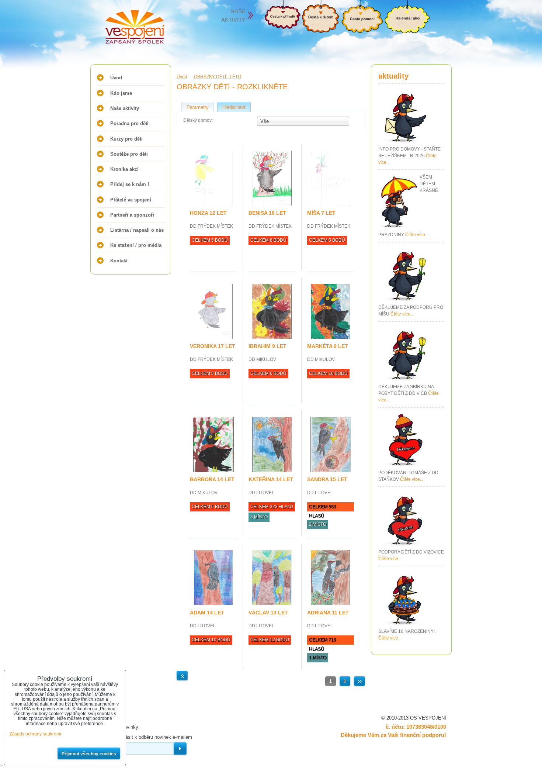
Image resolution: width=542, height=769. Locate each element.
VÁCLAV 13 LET (268, 612)
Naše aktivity (124, 108)
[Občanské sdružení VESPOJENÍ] (119, 27)
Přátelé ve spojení (130, 200)
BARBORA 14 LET (212, 479)
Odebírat (180, 748)
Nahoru (182, 675)
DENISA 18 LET (267, 213)
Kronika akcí (124, 169)
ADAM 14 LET (207, 612)
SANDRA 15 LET (327, 479)
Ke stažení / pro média (135, 245)
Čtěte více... (416, 234)
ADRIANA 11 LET (328, 612)
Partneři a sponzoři (132, 215)
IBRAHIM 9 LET (267, 346)
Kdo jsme (121, 93)
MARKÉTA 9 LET (327, 346)
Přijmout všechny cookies (89, 753)
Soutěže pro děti (129, 154)
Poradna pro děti (129, 123)
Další (359, 681)
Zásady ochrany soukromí (35, 734)
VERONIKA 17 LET (212, 346)
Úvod (116, 77)
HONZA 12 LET (208, 213)
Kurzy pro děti (126, 139)
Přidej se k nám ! (129, 184)
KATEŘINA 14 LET (271, 479)
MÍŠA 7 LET (321, 213)
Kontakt (119, 260)
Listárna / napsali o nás (137, 230)
